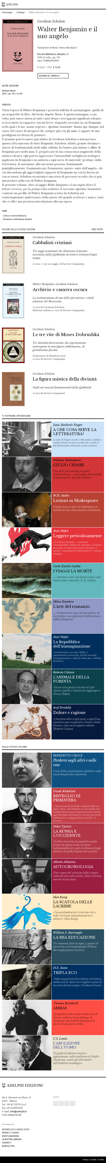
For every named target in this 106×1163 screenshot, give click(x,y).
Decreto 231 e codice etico (15, 1129)
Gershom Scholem (51, 21)
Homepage (7, 12)
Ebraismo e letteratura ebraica (17, 219)
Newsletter (8, 1146)
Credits (101, 1160)
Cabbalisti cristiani (52, 242)
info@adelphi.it (18, 1111)
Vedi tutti (98, 229)
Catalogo (20, 12)
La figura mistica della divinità (65, 379)
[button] (96, 21)
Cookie (15, 1132)
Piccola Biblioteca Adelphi (51, 54)
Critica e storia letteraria (14, 215)
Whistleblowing (10, 1136)
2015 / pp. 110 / (12, 92)
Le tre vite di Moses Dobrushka (66, 334)
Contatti (6, 1142)
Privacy (6, 1132)
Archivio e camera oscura (60, 289)
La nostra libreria (11, 1139)
